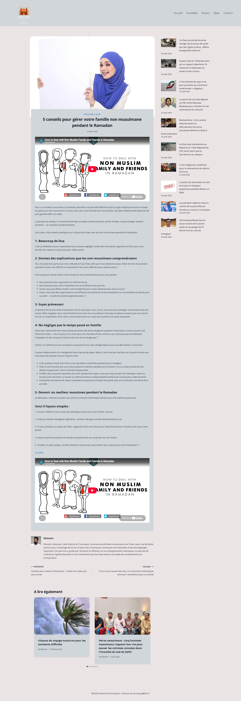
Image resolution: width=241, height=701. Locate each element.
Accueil (178, 13)
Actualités (192, 13)
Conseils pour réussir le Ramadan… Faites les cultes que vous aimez (59, 570)
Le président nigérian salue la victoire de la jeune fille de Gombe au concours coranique (194, 206)
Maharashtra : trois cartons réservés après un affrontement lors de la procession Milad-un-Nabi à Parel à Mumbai (184, 127)
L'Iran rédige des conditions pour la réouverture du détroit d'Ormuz (194, 168)
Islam (217, 13)
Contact (228, 13)
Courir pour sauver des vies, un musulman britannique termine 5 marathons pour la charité (126, 570)
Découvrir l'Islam (92, 114)
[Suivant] (146, 631)
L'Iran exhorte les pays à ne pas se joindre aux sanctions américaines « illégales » (193, 85)
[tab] (87, 666)
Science (205, 13)
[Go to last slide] (38, 631)
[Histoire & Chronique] (23, 13)
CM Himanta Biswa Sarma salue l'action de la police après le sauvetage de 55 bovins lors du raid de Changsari (183, 227)
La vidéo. (39, 452)
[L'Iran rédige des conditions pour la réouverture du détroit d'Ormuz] (168, 167)
